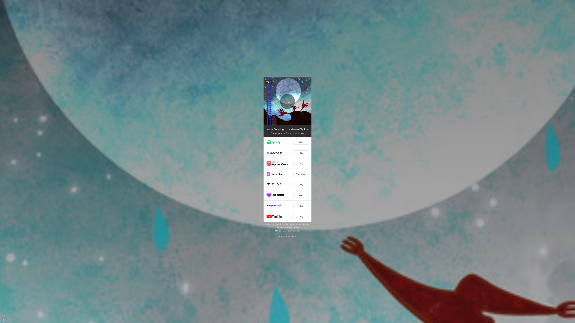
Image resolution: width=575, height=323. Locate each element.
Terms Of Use (292, 227)
